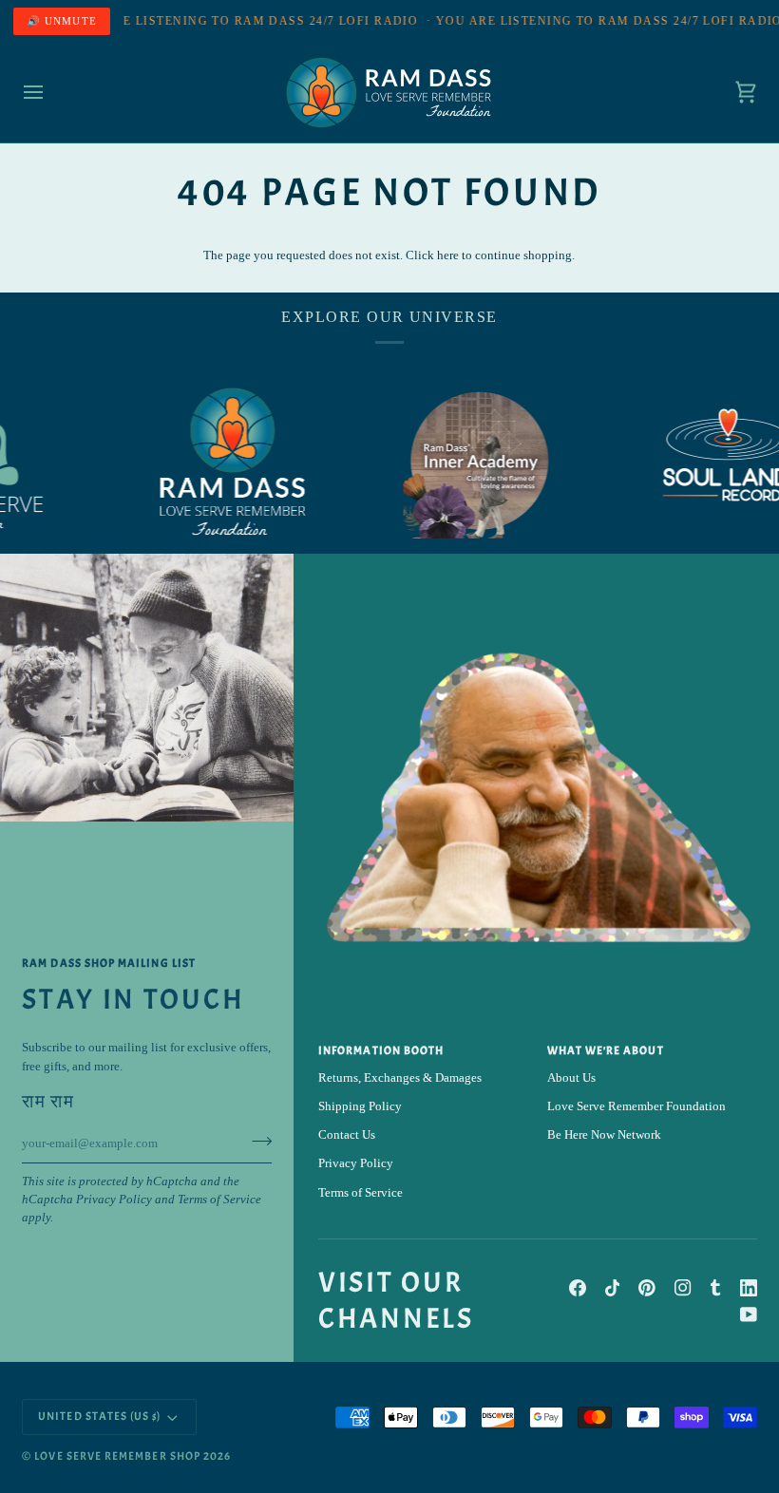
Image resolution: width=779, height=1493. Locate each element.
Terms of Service (219, 1199)
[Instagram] (683, 1287)
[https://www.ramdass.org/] (208, 463)
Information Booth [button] (381, 1051)
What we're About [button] (605, 1051)
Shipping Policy (360, 1106)
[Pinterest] (647, 1287)
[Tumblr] (715, 1287)
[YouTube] (748, 1314)
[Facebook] (577, 1287)
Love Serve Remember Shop (117, 1456)
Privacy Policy (114, 1199)
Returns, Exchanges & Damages (400, 1078)
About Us (571, 1078)
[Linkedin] (748, 1287)
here (448, 255)
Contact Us (346, 1135)
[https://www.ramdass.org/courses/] (455, 463)
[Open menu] (50, 92)
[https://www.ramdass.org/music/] (702, 463)
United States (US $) (99, 1416)
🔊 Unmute (62, 21)
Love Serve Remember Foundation (636, 1106)
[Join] (256, 1141)
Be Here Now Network (604, 1135)
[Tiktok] (612, 1287)
